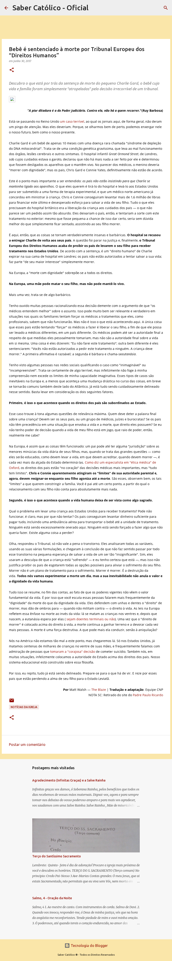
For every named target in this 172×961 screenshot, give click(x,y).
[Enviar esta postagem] (11, 702)
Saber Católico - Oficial (50, 8)
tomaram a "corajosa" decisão (72, 651)
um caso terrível (72, 121)
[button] (11, 70)
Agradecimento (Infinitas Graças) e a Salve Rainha (68, 780)
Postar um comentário (27, 745)
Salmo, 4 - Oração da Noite (52, 898)
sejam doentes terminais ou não (91, 619)
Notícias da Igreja (24, 707)
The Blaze (98, 689)
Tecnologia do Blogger (89, 946)
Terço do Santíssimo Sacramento (56, 856)
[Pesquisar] (165, 7)
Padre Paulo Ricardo (148, 695)
